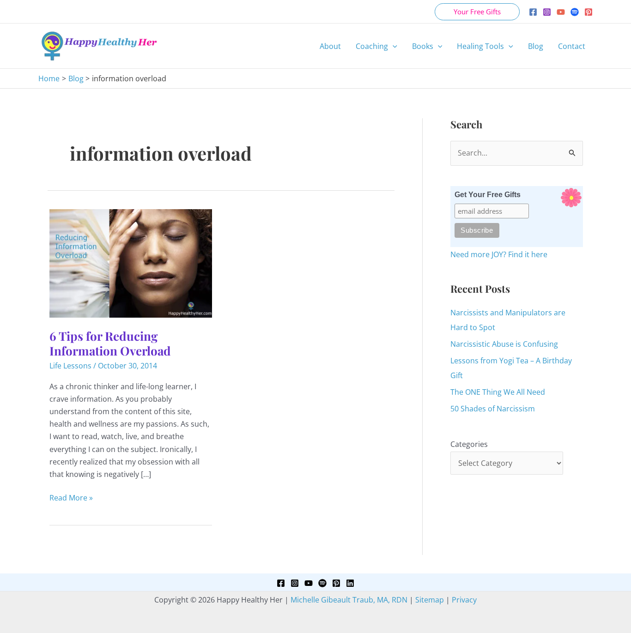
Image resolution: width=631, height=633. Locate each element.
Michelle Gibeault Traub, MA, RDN (349, 600)
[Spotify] (574, 12)
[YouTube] (561, 12)
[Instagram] (547, 12)
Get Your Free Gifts (488, 195)
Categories (469, 444)
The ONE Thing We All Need (497, 392)
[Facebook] (533, 12)
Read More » (71, 498)
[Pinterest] (588, 12)
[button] (477, 11)
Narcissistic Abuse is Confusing (504, 344)
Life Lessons (70, 366)
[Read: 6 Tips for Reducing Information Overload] (130, 263)
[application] (392, 46)
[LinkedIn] (350, 583)
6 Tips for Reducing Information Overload (110, 343)
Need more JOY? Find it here (498, 254)
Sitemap (429, 600)
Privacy (464, 600)
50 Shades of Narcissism (492, 409)
